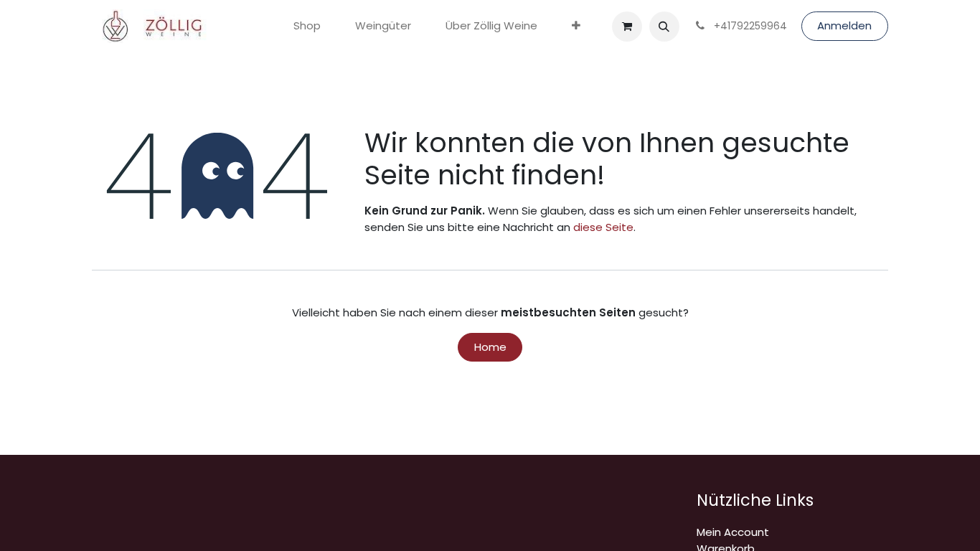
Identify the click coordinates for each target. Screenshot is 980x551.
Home (490, 346)
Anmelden (844, 25)
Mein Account (733, 532)
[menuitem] (307, 26)
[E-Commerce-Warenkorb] (627, 26)
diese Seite (603, 227)
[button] (664, 26)
